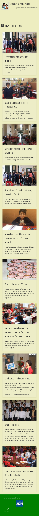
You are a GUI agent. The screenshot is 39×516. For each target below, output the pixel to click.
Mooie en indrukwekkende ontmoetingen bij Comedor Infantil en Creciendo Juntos (18, 332)
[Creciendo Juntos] (19, 410)
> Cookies (5, 511)
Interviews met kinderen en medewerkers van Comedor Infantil (17, 238)
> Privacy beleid (7, 509)
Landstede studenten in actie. (18, 378)
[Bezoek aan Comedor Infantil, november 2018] (19, 175)
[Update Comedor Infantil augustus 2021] (19, 88)
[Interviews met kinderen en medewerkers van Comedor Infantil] (19, 219)
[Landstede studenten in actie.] (19, 364)
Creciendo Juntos (13, 425)
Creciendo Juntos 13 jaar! (16, 284)
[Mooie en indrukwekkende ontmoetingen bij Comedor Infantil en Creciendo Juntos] (19, 313)
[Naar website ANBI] (19, 503)
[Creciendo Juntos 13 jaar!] (19, 269)
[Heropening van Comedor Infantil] (19, 42)
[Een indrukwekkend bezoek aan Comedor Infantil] (19, 456)
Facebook (19, 13)
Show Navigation (31, 18)
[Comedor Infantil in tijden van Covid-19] (19, 134)
